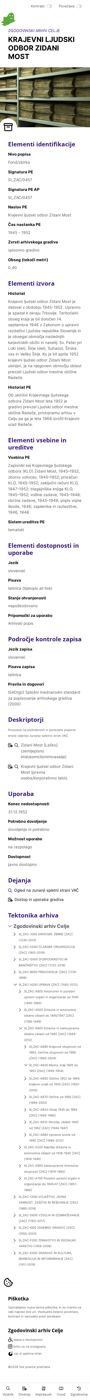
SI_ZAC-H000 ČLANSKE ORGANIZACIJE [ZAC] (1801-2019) (47, 949)
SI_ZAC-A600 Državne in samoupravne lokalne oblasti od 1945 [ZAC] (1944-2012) (51, 1034)
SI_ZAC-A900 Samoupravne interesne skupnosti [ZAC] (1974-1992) (51, 1168)
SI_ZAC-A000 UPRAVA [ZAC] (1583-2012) (48, 984)
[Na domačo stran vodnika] (23, 19)
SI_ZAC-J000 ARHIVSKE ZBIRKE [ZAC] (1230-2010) (46, 937)
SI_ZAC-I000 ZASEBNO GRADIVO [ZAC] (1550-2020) (47, 1230)
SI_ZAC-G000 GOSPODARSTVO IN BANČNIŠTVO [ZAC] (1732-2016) (43, 962)
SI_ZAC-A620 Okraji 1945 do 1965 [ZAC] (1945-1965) (53, 1112)
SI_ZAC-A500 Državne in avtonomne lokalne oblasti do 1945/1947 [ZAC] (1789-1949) (50, 1015)
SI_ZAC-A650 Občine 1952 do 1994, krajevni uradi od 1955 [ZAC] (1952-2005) (54, 1084)
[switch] (41, 6)
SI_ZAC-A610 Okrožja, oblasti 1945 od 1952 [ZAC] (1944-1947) (53, 1125)
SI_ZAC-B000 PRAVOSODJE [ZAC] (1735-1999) (48, 975)
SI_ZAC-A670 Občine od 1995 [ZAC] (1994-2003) (55, 1099)
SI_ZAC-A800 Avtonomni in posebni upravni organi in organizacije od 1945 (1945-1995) (51, 997)
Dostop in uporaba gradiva (39, 899)
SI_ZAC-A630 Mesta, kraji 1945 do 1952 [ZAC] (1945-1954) (53, 1068)
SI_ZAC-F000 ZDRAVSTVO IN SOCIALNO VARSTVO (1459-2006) (47, 1243)
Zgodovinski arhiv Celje (41, 926)
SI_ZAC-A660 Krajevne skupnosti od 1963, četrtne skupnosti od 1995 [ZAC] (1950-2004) (55, 1052)
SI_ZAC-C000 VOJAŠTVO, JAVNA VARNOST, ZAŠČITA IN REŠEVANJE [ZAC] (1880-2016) (48, 1202)
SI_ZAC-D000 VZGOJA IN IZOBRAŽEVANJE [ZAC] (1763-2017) (49, 1218)
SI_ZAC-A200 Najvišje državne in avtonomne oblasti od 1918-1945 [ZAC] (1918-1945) (52, 1153)
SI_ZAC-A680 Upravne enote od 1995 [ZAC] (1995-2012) (52, 1137)
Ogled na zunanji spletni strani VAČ (46, 890)
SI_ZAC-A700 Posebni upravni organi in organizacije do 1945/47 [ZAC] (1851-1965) (52, 1184)
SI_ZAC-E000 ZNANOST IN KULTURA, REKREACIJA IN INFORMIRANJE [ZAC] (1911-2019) (46, 1259)
